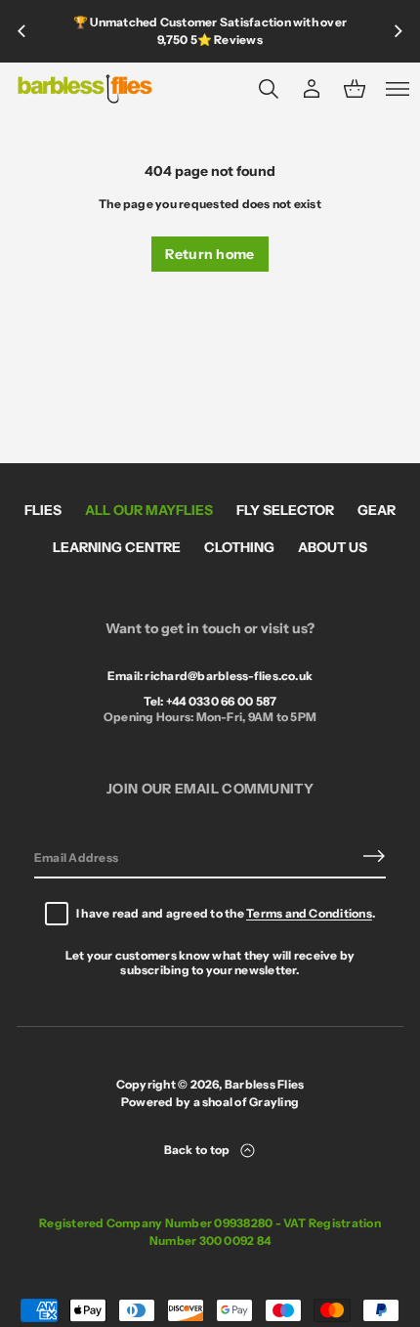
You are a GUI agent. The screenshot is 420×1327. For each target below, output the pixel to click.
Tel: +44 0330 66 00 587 (210, 701)
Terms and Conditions (309, 913)
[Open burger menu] (397, 88)
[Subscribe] (374, 856)
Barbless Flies (264, 1084)
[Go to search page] (268, 88)
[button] (268, 88)
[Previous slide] (21, 31)
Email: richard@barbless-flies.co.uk (210, 675)
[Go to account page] (311, 88)
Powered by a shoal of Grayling (210, 1101)
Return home (209, 254)
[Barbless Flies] (85, 89)
